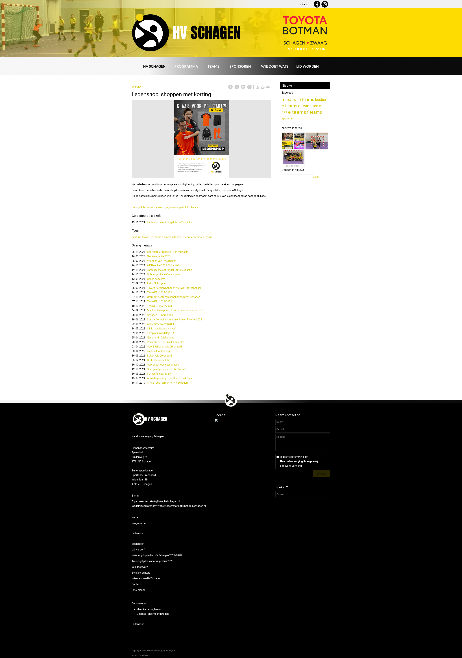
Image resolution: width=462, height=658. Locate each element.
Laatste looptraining (158, 351)
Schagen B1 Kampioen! (160, 315)
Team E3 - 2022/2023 (159, 292)
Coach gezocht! (156, 278)
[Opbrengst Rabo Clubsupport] (293, 159)
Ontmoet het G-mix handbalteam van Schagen (173, 297)
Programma (139, 523)
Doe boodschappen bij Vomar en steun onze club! (175, 310)
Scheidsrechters (141, 572)
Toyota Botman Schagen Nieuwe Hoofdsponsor (174, 288)
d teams (177, 237)
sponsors (288, 118)
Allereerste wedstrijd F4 (160, 324)
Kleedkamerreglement (149, 609)
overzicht (137, 86)
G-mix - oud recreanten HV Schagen (167, 382)
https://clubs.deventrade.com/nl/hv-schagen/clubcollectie (165, 207)
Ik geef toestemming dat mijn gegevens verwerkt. (299, 461)
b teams (156, 237)
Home (135, 517)
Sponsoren (138, 543)
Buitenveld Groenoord (159, 355)
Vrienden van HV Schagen (161, 260)
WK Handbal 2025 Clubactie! (163, 265)
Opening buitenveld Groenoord (164, 346)
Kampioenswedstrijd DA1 (161, 333)
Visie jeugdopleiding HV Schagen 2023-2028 (157, 555)
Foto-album (138, 590)
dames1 (146, 237)
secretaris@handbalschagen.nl (162, 501)
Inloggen (135, 655)
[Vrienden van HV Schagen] (287, 146)
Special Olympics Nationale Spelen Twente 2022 (174, 319)
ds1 (284, 112)
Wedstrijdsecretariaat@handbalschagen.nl (181, 505)
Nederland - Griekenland (160, 337)
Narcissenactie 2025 (158, 256)
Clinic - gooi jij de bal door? (161, 328)
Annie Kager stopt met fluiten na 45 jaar (169, 378)
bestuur (136, 237)
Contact (136, 584)
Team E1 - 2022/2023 (159, 301)
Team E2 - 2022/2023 (159, 306)
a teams (207, 237)
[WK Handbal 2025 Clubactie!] (299, 146)
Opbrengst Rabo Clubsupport (163, 274)
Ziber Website (145, 655)
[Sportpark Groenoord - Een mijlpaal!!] (287, 137)
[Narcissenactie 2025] (299, 137)
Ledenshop (138, 533)
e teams (187, 237)
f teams (197, 237)
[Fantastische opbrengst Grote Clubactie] (316, 141)
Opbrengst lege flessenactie (163, 364)
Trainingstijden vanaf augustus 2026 (152, 561)
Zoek (316, 176)
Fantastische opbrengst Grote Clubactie (169, 222)
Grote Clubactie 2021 (159, 360)
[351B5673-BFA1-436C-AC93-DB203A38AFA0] (201, 139)
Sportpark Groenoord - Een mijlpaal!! (167, 251)
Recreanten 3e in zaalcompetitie (165, 342)
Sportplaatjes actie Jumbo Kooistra (167, 369)
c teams (166, 237)
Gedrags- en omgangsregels (153, 613)
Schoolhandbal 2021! (159, 373)
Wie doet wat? (140, 566)
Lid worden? (138, 549)
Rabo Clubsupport (157, 283)
